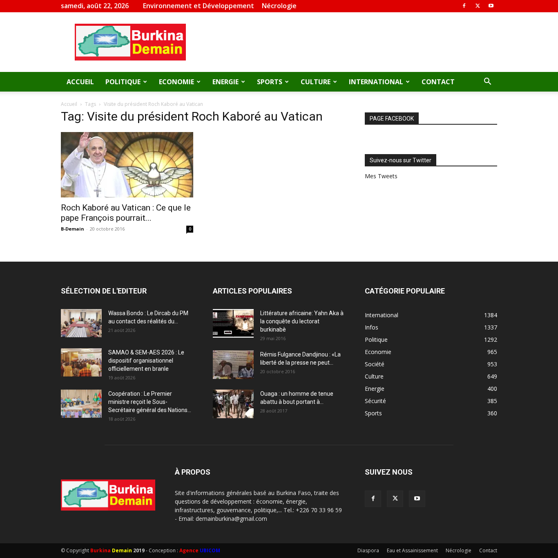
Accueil (80, 81)
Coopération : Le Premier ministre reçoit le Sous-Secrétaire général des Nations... (149, 401)
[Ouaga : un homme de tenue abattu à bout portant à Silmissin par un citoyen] (233, 404)
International (376, 81)
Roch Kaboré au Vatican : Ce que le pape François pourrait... (126, 213)
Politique (123, 81)
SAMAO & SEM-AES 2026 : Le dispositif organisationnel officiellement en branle (146, 360)
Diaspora (368, 550)
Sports (269, 81)
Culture (315, 81)
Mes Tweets (381, 176)
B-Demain (72, 229)
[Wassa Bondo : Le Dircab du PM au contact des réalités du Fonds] (81, 323)
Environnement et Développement (198, 5)
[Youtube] (491, 5)
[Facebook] (464, 5)
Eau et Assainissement (412, 550)
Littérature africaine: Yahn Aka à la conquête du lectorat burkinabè (302, 321)
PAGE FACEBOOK (392, 118)
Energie (225, 81)
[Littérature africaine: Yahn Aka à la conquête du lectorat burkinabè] (233, 323)
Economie (176, 81)
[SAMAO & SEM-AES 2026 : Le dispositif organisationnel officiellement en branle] (81, 362)
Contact (438, 81)
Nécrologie (279, 5)
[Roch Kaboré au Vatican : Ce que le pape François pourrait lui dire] (127, 164)
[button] (487, 82)
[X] (477, 5)
